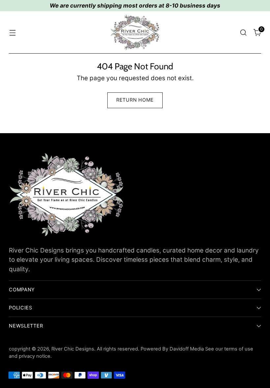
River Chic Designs (72, 349)
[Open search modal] (243, 32)
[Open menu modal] (12, 32)
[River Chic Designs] (135, 32)
